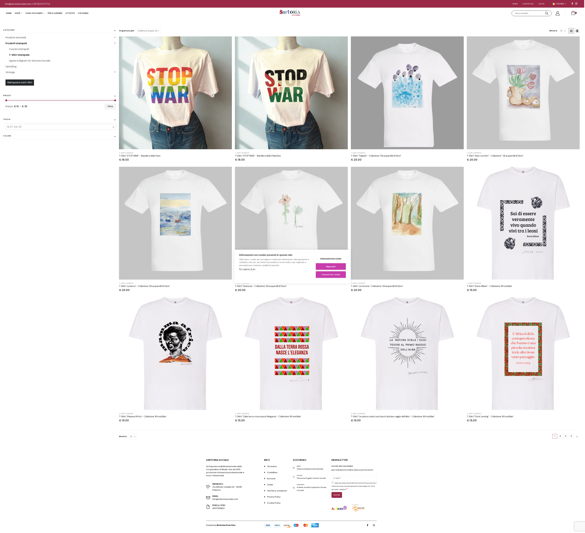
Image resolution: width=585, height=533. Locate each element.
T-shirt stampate (126, 153)
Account (271, 478)
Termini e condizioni (277, 490)
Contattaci (528, 4)
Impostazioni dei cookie (330, 258)
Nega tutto (330, 266)
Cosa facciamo (34, 13)
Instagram (373, 525)
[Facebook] (572, 3)
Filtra (110, 106)
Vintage (10, 72)
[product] (175, 92)
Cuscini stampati (19, 49)
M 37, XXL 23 (14, 127)
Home (9, 13)
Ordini (270, 484)
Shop (17, 13)
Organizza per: (127, 30)
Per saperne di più (247, 269)
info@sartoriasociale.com (17, 3)
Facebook (367, 525)
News (515, 4)
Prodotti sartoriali (15, 37)
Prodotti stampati (16, 43)
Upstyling (10, 66)
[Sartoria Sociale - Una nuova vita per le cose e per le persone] (290, 13)
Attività (70, 13)
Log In (541, 4)
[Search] (546, 13)
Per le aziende (55, 13)
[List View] (577, 30)
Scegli (227, 41)
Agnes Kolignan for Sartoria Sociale (29, 60)
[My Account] (557, 13)
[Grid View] (571, 30)
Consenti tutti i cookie (331, 274)
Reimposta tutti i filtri (19, 82)
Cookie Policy (273, 502)
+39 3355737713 (41, 3)
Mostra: (553, 30)
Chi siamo (83, 13)
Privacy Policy (273, 496)
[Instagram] (576, 3)
